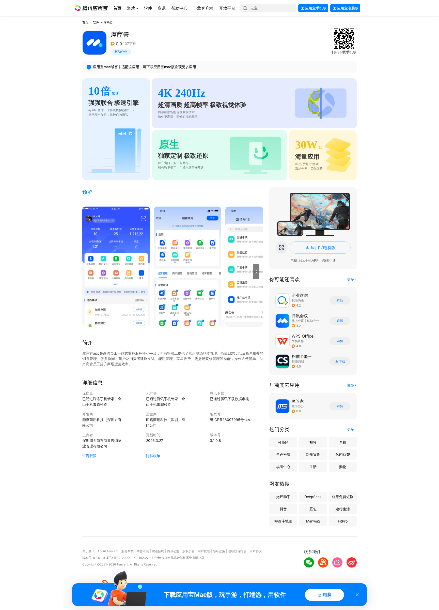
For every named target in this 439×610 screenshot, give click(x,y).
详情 (340, 300)
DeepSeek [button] (313, 497)
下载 (342, 361)
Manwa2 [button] (313, 521)
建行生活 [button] (343, 509)
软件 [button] (96, 22)
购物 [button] (342, 466)
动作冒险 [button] (313, 454)
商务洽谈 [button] (143, 551)
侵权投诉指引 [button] (237, 551)
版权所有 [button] (188, 551)
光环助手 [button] (283, 497)
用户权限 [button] (204, 551)
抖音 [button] (283, 509)
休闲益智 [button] (343, 454)
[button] (91, 8)
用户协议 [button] (255, 551)
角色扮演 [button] (283, 454)
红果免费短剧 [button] (342, 497)
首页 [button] (85, 22)
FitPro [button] (343, 521)
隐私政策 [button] (153, 456)
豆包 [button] (313, 509)
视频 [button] (313, 442)
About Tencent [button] (108, 551)
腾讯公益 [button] (173, 551)
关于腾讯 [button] (88, 551)
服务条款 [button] (127, 551)
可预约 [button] (283, 442)
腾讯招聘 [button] (158, 551)
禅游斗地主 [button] (283, 521)
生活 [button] (313, 466)
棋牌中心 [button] (283, 466)
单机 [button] (342, 442)
